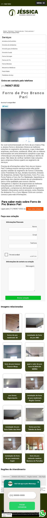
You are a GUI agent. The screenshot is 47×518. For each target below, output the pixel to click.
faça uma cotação (35, 209)
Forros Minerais (7, 64)
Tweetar (5, 106)
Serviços (6, 37)
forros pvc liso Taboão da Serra (34, 428)
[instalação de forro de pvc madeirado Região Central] (34, 383)
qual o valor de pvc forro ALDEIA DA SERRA (34, 366)
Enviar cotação (23, 298)
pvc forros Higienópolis (12, 397)
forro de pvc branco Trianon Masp (12, 365)
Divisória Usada (7, 52)
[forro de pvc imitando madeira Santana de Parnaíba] (34, 443)
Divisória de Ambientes (9, 45)
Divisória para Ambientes (10, 49)
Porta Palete (5, 71)
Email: (35, 235)
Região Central (32, 477)
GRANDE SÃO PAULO (18, 477)
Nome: (34, 227)
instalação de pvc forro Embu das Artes (12, 428)
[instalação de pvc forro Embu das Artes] (12, 414)
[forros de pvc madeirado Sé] (12, 322)
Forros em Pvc (6, 60)
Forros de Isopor (7, 56)
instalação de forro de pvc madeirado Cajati (12, 458)
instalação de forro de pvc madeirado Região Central (34, 398)
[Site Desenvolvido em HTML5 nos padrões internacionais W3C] (7, 516)
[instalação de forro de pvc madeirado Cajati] (12, 443)
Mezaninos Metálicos (8, 67)
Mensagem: (30, 266)
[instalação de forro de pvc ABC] (34, 322)
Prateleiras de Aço (7, 75)
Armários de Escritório (9, 41)
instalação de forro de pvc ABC (34, 336)
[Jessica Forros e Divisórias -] (23, 11)
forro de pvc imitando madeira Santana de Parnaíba (35, 458)
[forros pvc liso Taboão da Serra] (34, 414)
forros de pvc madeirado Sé (12, 336)
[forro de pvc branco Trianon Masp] (12, 351)
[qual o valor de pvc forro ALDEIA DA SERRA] (34, 351)
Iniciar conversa (22, 505)
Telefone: (33, 243)
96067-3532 (7, 4)
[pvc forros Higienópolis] (12, 383)
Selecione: (6, 477)
